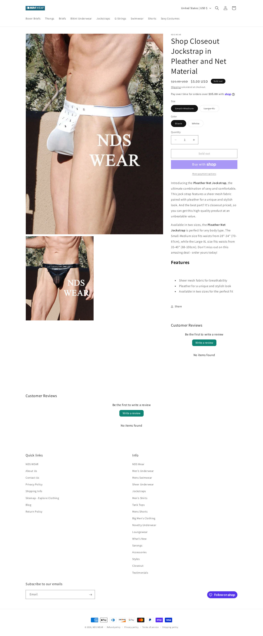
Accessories (139, 552)
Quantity (176, 132)
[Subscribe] (90, 594)
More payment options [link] (204, 173)
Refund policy (114, 627)
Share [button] (178, 306)
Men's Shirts (139, 498)
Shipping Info (34, 491)
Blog (28, 504)
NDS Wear (138, 464)
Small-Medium (186, 109)
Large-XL (211, 109)
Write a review (204, 343)
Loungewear (140, 532)
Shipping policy (170, 627)
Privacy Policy (34, 484)
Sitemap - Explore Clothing (42, 498)
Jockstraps (139, 491)
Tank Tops (138, 504)
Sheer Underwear (143, 484)
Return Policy (34, 511)
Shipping (176, 87)
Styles (136, 559)
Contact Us (32, 477)
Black (180, 124)
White (198, 124)
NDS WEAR (32, 464)
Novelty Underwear (144, 525)
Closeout (138, 565)
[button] (217, 8)
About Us (31, 470)
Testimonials (140, 572)
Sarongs (137, 545)
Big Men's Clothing (143, 518)
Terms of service (150, 627)
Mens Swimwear (142, 477)
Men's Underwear (143, 470)
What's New (139, 538)
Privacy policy (131, 627)
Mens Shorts (140, 511)
